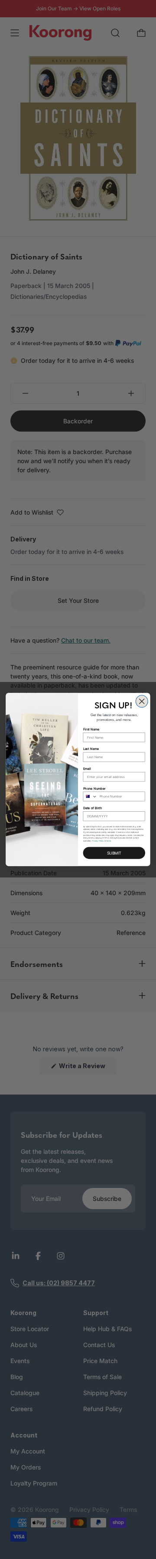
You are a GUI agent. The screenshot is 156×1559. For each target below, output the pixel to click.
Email (87, 769)
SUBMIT (114, 853)
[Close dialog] (142, 701)
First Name (91, 729)
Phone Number (94, 788)
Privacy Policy (98, 841)
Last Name (91, 749)
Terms (108, 841)
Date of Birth (92, 808)
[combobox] (90, 796)
